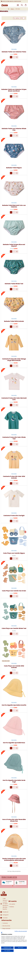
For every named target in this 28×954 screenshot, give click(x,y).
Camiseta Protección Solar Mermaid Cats (14, 398)
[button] (12, 885)
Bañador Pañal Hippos (14, 167)
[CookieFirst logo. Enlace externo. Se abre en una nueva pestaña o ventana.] (1, 932)
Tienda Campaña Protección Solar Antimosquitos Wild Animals (14, 859)
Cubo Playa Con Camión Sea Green (14, 591)
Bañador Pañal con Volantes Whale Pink (14, 129)
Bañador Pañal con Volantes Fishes (14, 52)
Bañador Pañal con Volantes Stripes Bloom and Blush (13, 90)
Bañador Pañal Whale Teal (14, 283)
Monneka (14, 49)
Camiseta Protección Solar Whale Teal (14, 438)
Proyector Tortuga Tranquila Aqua (9, 881)
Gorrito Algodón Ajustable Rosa (14, 742)
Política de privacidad (21, 931)
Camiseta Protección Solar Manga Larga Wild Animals (14, 359)
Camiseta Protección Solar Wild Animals (14, 477)
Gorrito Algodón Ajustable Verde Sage (14, 781)
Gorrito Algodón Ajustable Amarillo (14, 705)
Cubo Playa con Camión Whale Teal (14, 628)
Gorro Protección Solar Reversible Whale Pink (14, 820)
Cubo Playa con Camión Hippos (14, 553)
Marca (12, 9)
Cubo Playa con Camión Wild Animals (14, 666)
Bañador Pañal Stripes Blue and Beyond (14, 245)
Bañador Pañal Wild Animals (14, 321)
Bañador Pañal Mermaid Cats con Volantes (14, 206)
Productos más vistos (9, 877)
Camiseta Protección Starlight (14, 515)
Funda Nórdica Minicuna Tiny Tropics (22, 881)
